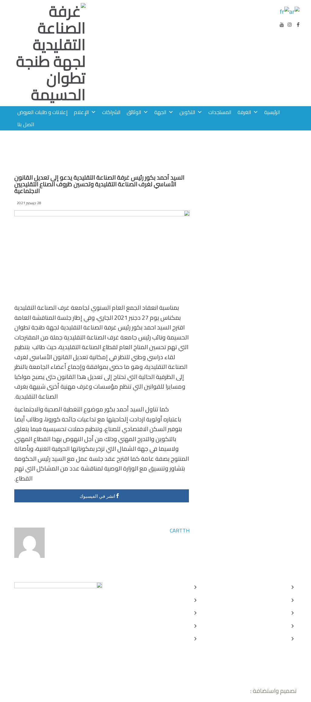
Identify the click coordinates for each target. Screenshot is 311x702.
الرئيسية (272, 112)
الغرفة (244, 112)
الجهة (160, 112)
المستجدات (219, 112)
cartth (180, 530)
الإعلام (81, 112)
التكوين (187, 112)
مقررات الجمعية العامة (263, 600)
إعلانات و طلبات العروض (42, 112)
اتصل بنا (25, 124)
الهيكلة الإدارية (175, 638)
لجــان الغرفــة (176, 625)
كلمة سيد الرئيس (173, 586)
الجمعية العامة (175, 612)
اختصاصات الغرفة (172, 600)
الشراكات (111, 112)
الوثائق (134, 112)
